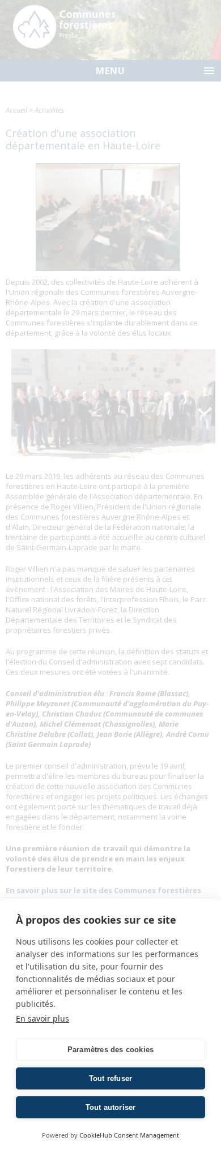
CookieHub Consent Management (129, 1135)
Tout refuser (110, 1078)
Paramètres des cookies (110, 1049)
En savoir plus (42, 1018)
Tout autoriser (111, 1107)
